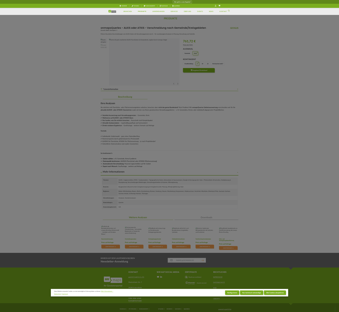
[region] (140, 62)
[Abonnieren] (202, 260)
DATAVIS (178, 309)
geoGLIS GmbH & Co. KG (136, 277)
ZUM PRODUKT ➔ (110, 246)
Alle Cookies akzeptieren (275, 293)
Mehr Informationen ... (107, 291)
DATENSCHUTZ (219, 282)
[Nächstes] (177, 84)
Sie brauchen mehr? (217, 63)
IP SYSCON (132, 309)
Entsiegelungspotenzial (154, 239)
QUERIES (177, 6)
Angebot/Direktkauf (199, 70)
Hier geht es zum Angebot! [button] (182, 2)
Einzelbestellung (189, 63)
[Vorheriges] (174, 84)
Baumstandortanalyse (107, 239)
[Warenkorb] (219, 6)
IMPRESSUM (217, 277)
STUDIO (136, 6)
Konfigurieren (232, 293)
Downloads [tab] (206, 217)
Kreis (195, 53)
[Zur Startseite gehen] (112, 11)
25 (208, 63)
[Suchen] (229, 11)
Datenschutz (57, 294)
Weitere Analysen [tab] (138, 217)
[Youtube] (158, 277)
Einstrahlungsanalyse (130, 239)
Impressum (65, 294)
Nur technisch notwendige (251, 293)
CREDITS (216, 299)
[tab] (125, 97)
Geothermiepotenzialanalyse (203, 239)
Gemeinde (187, 53)
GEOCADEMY (150, 6)
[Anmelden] (215, 6)
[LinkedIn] (161, 277)
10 (202, 63)
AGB (214, 288)
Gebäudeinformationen (178, 239)
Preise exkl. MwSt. (188, 45)
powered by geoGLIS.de (224, 309)
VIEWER (124, 6)
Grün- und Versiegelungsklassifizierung (226, 239)
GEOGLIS (165, 6)
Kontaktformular (135, 301)
